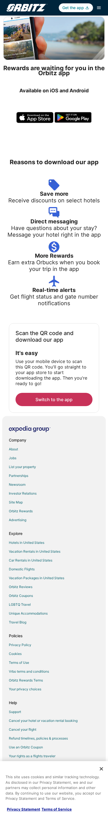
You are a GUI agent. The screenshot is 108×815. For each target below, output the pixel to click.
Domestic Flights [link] (22, 569)
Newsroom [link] (17, 484)
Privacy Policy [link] (20, 645)
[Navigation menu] (99, 7)
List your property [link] (22, 467)
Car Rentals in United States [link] (30, 560)
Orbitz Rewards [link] (21, 511)
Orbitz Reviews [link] (20, 587)
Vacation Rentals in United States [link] (34, 551)
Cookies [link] (15, 654)
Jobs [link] (12, 458)
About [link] (13, 449)
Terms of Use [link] (19, 662)
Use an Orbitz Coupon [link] (26, 747)
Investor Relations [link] (23, 493)
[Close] (101, 769)
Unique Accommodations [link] (28, 613)
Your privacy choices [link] (25, 689)
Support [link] (15, 712)
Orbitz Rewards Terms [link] (26, 680)
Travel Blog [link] (17, 622)
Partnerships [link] (18, 476)
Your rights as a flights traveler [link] (32, 756)
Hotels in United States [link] (26, 542)
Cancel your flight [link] (22, 729)
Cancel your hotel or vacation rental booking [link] (43, 721)
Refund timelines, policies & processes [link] (38, 738)
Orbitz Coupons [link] (21, 596)
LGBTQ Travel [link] (20, 604)
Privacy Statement (23, 809)
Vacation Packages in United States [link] (36, 578)
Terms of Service (57, 809)
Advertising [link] (17, 520)
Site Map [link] (16, 502)
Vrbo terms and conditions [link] (29, 671)
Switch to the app (54, 399)
